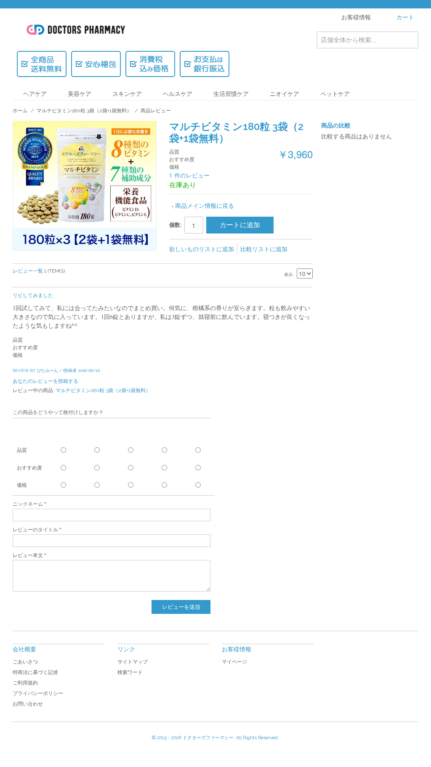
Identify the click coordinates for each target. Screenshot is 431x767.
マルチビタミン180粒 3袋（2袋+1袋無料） (84, 111)
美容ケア (79, 93)
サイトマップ (132, 662)
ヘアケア (35, 93)
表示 (288, 274)
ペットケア (335, 93)
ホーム (20, 111)
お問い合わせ (28, 704)
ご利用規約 (25, 683)
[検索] (410, 40)
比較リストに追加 (263, 248)
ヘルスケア (177, 93)
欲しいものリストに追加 (201, 248)
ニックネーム (28, 504)
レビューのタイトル (35, 530)
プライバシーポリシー (38, 693)
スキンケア (127, 93)
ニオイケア (284, 93)
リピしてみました (33, 295)
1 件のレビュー (189, 175)
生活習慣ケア (231, 93)
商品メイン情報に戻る (202, 205)
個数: (175, 225)
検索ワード (130, 672)
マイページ (234, 662)
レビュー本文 (28, 555)
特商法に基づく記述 (35, 672)
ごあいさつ (25, 662)
